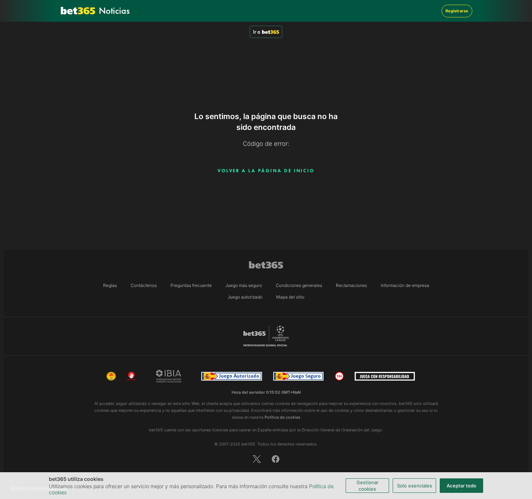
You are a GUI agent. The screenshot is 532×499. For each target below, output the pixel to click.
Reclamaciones (351, 285)
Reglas (110, 285)
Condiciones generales (299, 285)
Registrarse (457, 10)
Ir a (256, 32)
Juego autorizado (245, 297)
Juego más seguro (243, 285)
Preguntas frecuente (191, 285)
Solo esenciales (414, 486)
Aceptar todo (461, 486)
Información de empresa (405, 285)
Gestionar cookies (367, 485)
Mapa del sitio (290, 297)
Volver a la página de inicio (266, 171)
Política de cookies (282, 417)
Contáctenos (144, 285)
